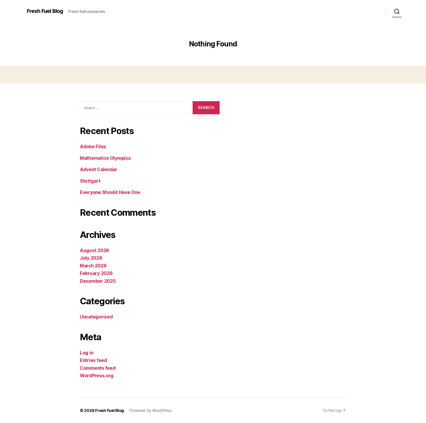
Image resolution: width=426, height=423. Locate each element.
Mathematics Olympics (105, 158)
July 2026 (91, 258)
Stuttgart (90, 181)
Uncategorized (96, 317)
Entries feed (93, 360)
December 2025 (98, 281)
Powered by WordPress (150, 410)
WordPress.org (97, 375)
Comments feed (98, 368)
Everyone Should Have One (110, 192)
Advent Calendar (98, 169)
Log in (86, 353)
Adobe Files (93, 146)
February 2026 (96, 273)
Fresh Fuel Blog (45, 11)
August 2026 (94, 250)
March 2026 (93, 266)
